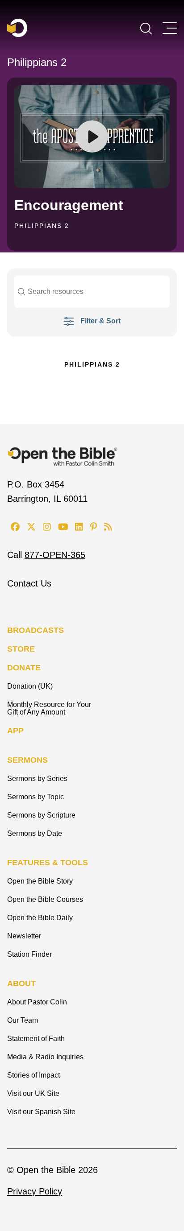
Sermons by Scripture (41, 815)
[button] (146, 27)
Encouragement (68, 205)
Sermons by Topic (35, 797)
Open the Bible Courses (45, 899)
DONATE (24, 668)
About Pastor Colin (37, 1002)
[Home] (17, 28)
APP (15, 731)
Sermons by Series (37, 778)
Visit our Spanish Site (41, 1111)
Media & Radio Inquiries (45, 1057)
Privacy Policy (34, 1191)
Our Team (22, 1020)
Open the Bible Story (40, 881)
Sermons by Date (34, 833)
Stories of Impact (33, 1075)
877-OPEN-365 (55, 555)
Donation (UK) (30, 686)
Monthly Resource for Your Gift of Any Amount (49, 708)
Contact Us (29, 583)
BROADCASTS (35, 630)
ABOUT (21, 983)
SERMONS (27, 760)
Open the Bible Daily (40, 917)
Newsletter (24, 936)
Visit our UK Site (33, 1093)
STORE (21, 649)
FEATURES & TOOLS (47, 863)
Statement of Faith (36, 1038)
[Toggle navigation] (170, 28)
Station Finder (29, 954)
